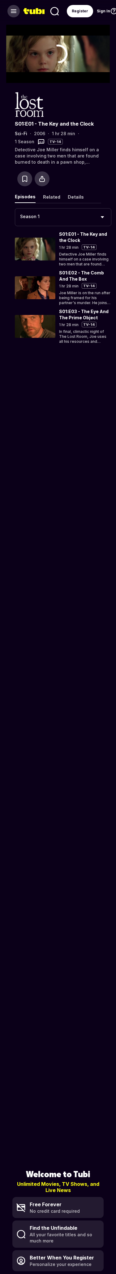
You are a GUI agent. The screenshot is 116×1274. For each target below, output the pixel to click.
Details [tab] (76, 197)
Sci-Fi (21, 133)
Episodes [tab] (25, 196)
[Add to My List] (24, 178)
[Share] (42, 178)
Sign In (103, 11)
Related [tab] (51, 197)
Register (80, 11)
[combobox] (63, 217)
